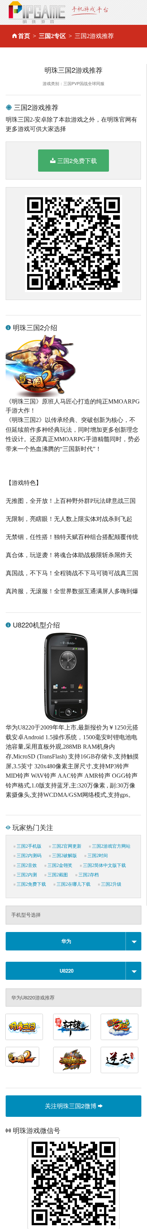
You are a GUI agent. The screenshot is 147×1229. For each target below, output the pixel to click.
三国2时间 (97, 855)
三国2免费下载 (77, 160)
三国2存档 (88, 874)
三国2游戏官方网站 (110, 846)
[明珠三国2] (22, 1056)
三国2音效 (26, 865)
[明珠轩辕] (72, 1027)
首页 (24, 36)
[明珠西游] (119, 1027)
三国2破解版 (64, 855)
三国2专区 (52, 36)
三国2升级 (110, 884)
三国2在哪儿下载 (72, 884)
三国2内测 (26, 874)
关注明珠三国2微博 (71, 1105)
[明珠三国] (24, 1027)
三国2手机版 (28, 846)
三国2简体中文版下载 (104, 865)
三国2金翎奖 (59, 865)
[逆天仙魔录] (119, 1060)
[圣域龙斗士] (72, 1060)
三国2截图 (57, 874)
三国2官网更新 (66, 846)
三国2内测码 (28, 855)
